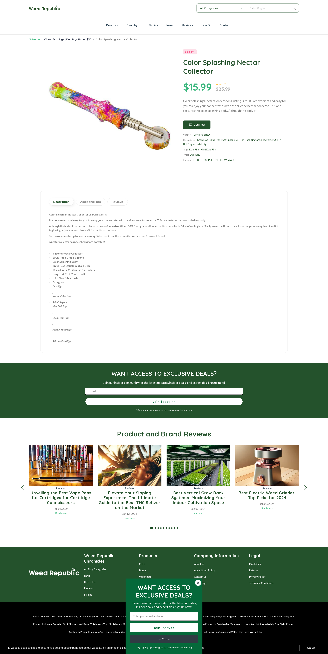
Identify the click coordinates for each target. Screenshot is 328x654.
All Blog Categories (95, 569)
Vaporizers (145, 576)
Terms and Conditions (261, 583)
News (87, 575)
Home (36, 39)
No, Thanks (164, 639)
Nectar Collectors (261, 139)
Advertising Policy (204, 570)
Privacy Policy (257, 576)
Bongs (142, 570)
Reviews (61, 488)
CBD (142, 564)
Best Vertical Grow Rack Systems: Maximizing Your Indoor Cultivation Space (198, 497)
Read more (61, 512)
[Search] (295, 8)
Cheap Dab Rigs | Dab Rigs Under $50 (67, 39)
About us (199, 564)
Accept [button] (311, 647)
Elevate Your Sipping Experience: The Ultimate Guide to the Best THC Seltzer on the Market (130, 500)
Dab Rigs (245, 139)
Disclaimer (255, 564)
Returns (253, 570)
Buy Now (199, 124)
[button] (22, 487)
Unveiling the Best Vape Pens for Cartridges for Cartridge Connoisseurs (60, 497)
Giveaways (200, 583)
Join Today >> (164, 401)
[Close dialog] (198, 583)
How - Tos (89, 581)
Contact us (200, 576)
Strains (88, 594)
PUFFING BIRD (201, 134)
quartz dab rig (198, 144)
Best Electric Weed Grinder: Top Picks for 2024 (267, 495)
